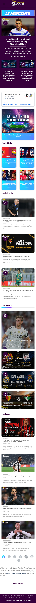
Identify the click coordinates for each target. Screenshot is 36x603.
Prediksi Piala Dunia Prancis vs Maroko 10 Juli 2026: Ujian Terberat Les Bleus (9, 184)
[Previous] (4, 39)
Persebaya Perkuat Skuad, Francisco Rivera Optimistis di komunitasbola (18, 291)
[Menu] (4, 3)
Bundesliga (15, 597)
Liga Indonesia (7, 596)
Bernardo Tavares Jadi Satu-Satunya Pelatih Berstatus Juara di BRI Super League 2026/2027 (17, 221)
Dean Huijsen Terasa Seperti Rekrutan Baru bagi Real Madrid (18, 40)
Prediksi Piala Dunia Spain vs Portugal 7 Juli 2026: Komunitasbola (27, 184)
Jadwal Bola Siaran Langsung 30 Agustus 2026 (18, 136)
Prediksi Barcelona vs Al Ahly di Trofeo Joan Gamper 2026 (9, 162)
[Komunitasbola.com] (18, 3)
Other (29, 597)
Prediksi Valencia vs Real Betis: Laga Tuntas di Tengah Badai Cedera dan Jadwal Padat (17, 404)
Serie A (7, 597)
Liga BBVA (30, 596)
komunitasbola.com (23, 600)
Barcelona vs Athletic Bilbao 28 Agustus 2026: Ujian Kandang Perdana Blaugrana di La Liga (16, 359)
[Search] (33, 3)
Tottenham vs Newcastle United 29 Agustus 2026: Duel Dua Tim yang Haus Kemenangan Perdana (9, 76)
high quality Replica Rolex (16, 573)
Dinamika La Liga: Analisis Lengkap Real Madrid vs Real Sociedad (18, 384)
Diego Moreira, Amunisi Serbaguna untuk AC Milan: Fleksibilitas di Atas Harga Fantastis (16, 441)
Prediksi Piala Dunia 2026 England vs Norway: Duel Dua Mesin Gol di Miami (27, 162)
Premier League (20, 596)
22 (32, 557)
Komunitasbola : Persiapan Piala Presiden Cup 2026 (16, 256)
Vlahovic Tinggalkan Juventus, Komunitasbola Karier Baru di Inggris (17, 543)
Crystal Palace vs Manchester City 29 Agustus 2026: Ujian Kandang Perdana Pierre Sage (27, 76)
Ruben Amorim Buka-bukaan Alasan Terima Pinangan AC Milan (18, 509)
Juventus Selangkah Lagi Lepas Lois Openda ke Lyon (17, 476)
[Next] (31, 39)
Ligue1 (23, 597)
